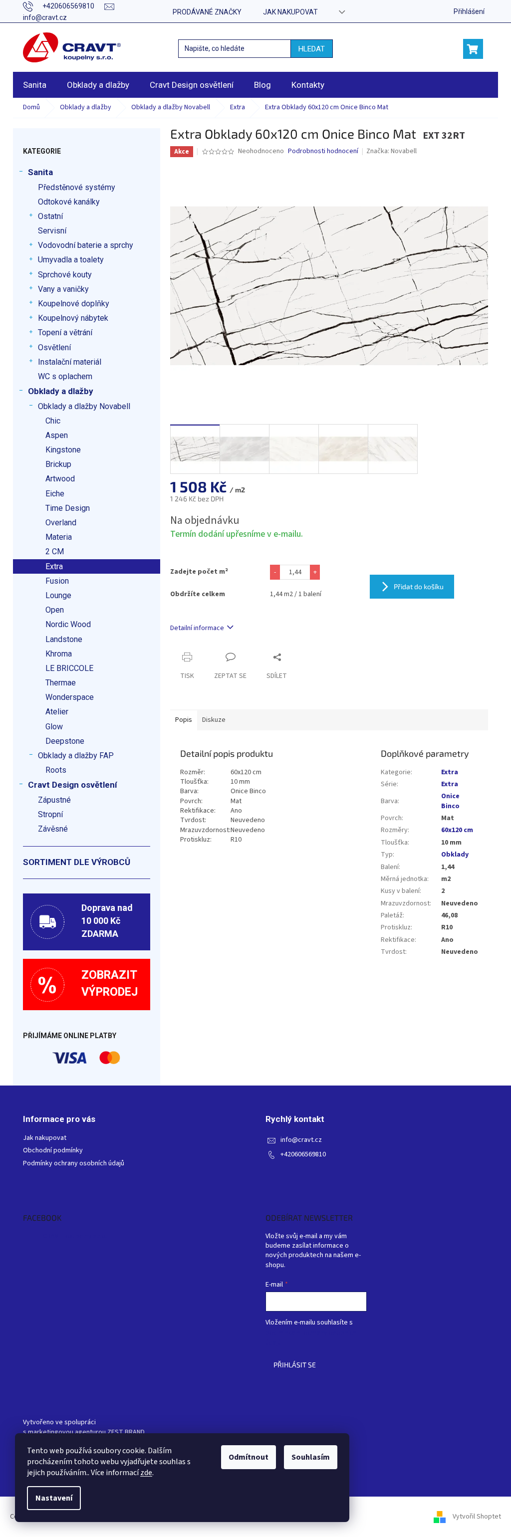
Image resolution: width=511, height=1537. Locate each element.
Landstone (63, 639)
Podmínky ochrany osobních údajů (73, 1163)
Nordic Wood (68, 624)
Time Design (67, 508)
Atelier (56, 711)
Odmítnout (248, 1457)
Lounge (58, 595)
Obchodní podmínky (53, 1150)
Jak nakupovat (290, 12)
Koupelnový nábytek (73, 318)
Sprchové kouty (65, 274)
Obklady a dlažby (60, 391)
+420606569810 (303, 1154)
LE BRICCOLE (69, 668)
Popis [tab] (183, 720)
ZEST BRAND (126, 1432)
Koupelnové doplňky (73, 303)
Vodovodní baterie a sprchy (85, 245)
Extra (54, 566)
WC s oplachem (65, 376)
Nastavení (53, 1498)
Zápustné (54, 800)
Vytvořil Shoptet (477, 1517)
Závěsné (53, 829)
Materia (58, 537)
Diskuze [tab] (214, 720)
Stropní (50, 814)
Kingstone (63, 449)
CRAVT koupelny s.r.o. (75, 1236)
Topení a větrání (65, 332)
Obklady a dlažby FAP (76, 755)
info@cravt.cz (301, 1140)
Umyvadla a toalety (71, 259)
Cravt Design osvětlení (72, 785)
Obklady (455, 855)
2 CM (54, 551)
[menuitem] (34, 85)
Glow (54, 726)
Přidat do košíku (419, 586)
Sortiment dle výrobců (76, 862)
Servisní (52, 230)
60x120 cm (457, 830)
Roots (55, 770)
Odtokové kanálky (69, 202)
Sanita (40, 172)
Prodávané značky (207, 12)
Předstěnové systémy (76, 187)
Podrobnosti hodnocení (323, 151)
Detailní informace (197, 628)
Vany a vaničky (63, 289)
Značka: (391, 151)
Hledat (311, 48)
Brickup (58, 464)
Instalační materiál (69, 362)
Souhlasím (310, 1457)
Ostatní (50, 216)
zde (146, 1472)
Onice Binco (450, 801)
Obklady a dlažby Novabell (84, 406)
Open (54, 610)
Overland (60, 522)
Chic (52, 421)
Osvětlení (54, 347)
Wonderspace (69, 697)
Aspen (56, 435)
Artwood (60, 478)
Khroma (58, 654)
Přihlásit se (294, 1364)
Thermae (60, 682)
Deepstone (64, 741)
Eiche (54, 493)
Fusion (57, 581)
